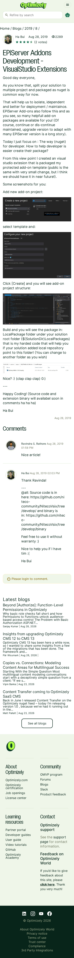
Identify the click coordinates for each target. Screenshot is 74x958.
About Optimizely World (37, 929)
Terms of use (37, 938)
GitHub (11, 849)
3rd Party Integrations (37, 950)
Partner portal (16, 830)
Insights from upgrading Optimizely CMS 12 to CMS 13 (33, 636)
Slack (44, 789)
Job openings (15, 793)
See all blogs (37, 723)
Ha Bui (20, 37)
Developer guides (18, 835)
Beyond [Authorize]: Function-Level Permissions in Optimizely (33, 607)
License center (16, 798)
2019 (28, 28)
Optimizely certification (14, 786)
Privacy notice (37, 933)
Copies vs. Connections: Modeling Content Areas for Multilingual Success (36, 665)
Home (4, 28)
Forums (45, 779)
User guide (13, 840)
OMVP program (51, 774)
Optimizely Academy (13, 856)
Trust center (37, 942)
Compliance (37, 946)
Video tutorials (16, 845)
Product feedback (53, 794)
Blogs (17, 28)
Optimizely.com (17, 780)
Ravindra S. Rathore (33, 443)
